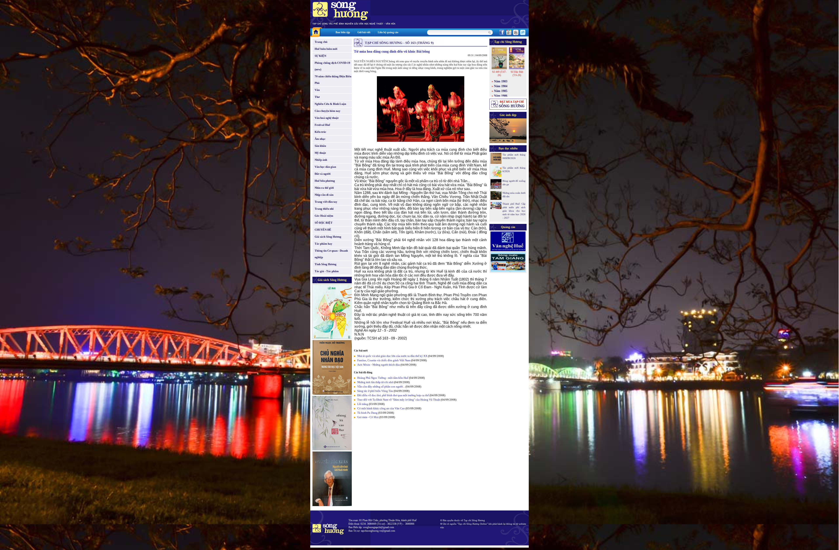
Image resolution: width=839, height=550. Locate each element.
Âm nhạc (320, 138)
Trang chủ (321, 41)
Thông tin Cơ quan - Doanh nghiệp (331, 254)
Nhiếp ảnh (321, 159)
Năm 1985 (500, 91)
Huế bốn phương (325, 180)
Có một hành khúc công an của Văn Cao (381, 408)
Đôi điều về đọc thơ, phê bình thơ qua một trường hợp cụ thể (393, 395)
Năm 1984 (500, 86)
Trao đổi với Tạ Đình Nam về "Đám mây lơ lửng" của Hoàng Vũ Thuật (398, 399)
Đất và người (323, 173)
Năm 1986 (500, 95)
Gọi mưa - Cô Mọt (368, 417)
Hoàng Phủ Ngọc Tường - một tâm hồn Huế (382, 377)
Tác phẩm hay (323, 243)
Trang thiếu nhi (324, 208)
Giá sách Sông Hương (328, 236)
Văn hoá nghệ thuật (326, 117)
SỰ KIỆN (320, 55)
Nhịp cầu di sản (324, 194)
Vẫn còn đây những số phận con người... (381, 386)
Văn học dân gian (325, 166)
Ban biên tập (343, 32)
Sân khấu (320, 145)
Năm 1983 (500, 81)
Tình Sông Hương (325, 264)
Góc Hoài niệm (324, 215)
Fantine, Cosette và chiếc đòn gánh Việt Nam (383, 360)
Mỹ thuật (320, 152)
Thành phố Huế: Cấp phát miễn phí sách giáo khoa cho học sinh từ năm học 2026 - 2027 (514, 210)
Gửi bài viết (363, 32)
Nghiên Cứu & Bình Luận (330, 104)
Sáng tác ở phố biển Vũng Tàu (375, 391)
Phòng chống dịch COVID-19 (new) (332, 66)
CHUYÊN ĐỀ (323, 229)
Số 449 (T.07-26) (499, 73)
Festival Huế (322, 124)
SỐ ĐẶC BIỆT (324, 222)
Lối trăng (362, 404)
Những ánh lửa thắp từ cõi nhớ (375, 382)
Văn (317, 90)
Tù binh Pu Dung (367, 412)
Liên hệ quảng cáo (388, 32)
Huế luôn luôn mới (326, 48)
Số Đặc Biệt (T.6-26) (517, 73)
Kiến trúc (320, 131)
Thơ (317, 97)
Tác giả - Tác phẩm (327, 271)
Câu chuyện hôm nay (327, 110)
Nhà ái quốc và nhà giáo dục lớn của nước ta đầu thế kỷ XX (392, 356)
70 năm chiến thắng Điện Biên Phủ (333, 80)
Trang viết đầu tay (326, 201)
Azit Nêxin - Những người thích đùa (378, 364)
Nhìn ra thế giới (324, 187)
